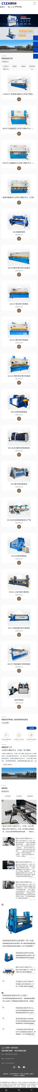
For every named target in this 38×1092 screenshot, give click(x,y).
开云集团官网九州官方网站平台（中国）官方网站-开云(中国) (16, 1082)
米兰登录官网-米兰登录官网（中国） (21, 1087)
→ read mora (7, 764)
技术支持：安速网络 (19, 1075)
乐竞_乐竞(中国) (12, 1084)
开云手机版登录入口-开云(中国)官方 (26, 1084)
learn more (31, 728)
